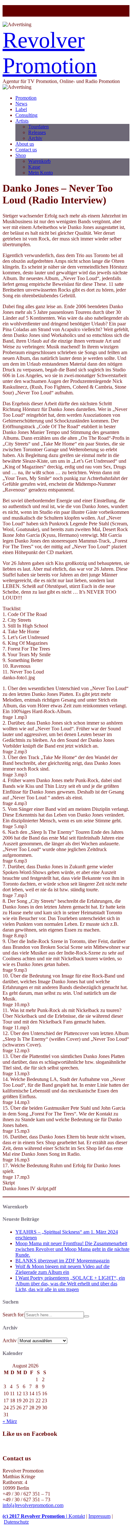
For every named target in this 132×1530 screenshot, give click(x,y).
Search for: (14, 1314)
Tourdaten (38, 126)
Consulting (26, 115)
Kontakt (77, 1516)
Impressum (99, 1516)
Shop (20, 155)
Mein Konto (40, 172)
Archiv (35, 138)
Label (21, 109)
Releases (37, 132)
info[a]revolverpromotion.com (33, 1505)
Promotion (26, 98)
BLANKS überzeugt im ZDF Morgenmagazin (62, 1260)
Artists (22, 121)
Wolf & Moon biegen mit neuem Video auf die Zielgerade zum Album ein (62, 1269)
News (21, 103)
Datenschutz (16, 1522)
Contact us (26, 149)
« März (10, 1421)
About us (24, 144)
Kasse (34, 167)
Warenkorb (39, 161)
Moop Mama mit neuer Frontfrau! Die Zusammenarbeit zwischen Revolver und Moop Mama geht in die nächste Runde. (72, 1249)
